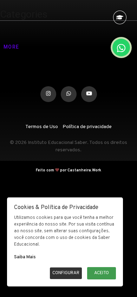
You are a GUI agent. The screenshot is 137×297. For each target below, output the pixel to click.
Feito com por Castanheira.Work (68, 167)
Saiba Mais (25, 257)
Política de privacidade (87, 124)
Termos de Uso (41, 124)
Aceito (101, 273)
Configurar (65, 273)
